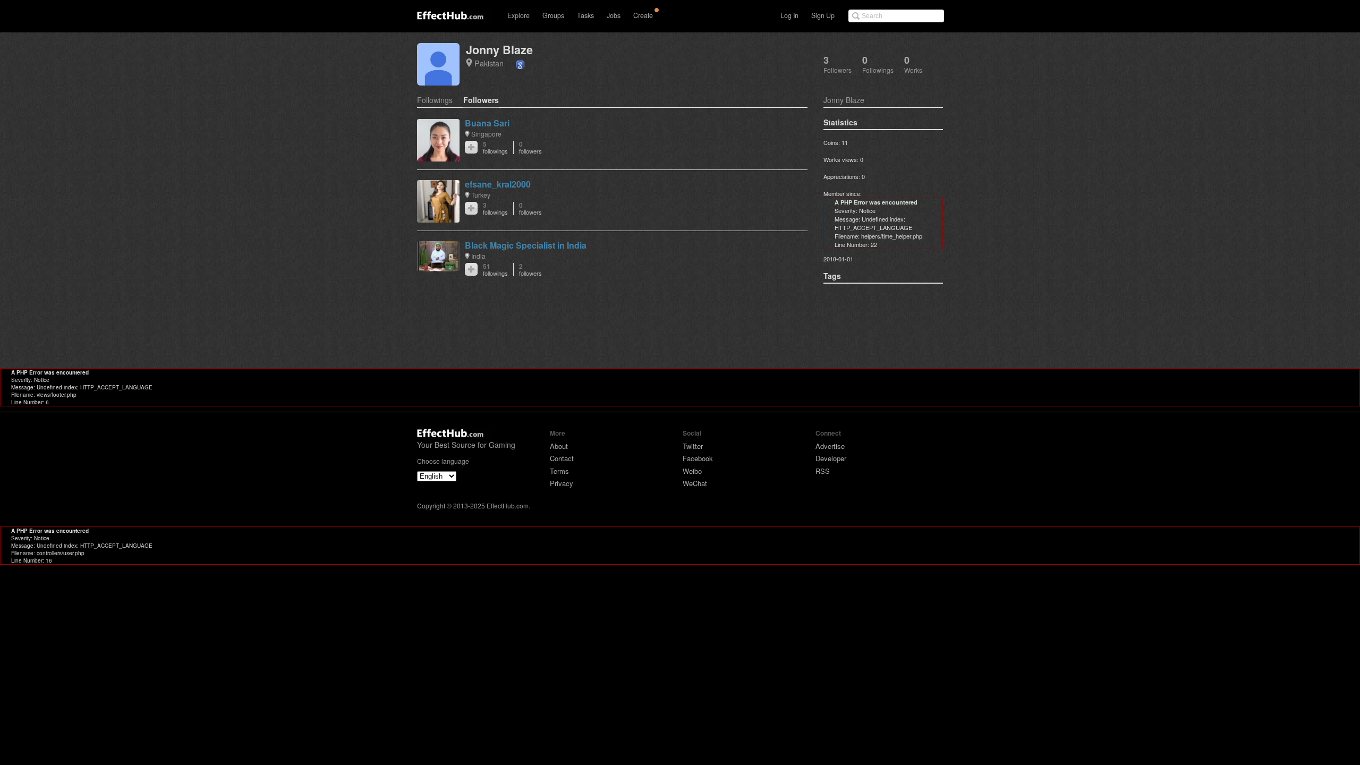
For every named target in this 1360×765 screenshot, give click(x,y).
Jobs (613, 15)
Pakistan (489, 63)
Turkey (480, 194)
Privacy (561, 483)
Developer (830, 458)
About (559, 446)
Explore (518, 15)
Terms (559, 471)
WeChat (695, 483)
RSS (822, 471)
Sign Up (823, 15)
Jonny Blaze (499, 49)
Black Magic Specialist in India (525, 245)
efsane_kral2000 (498, 184)
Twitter (693, 446)
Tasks (585, 15)
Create (643, 15)
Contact (562, 458)
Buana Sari (487, 123)
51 (495, 269)
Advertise (830, 446)
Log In (789, 15)
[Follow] (471, 147)
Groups (553, 15)
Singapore (486, 133)
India (478, 255)
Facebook (698, 458)
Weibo (692, 471)
